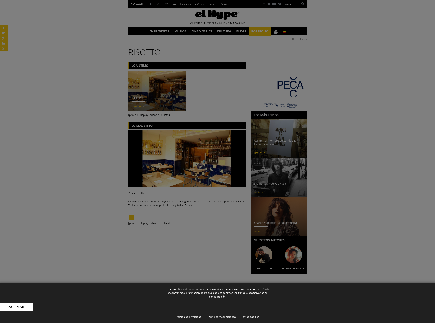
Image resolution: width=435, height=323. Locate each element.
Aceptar (16, 307)
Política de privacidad (188, 317)
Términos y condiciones (221, 317)
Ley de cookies (250, 317)
